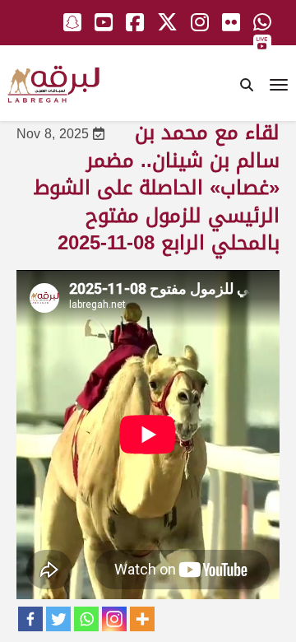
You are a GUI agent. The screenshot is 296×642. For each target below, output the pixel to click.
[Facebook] (30, 619)
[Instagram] (114, 619)
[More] (142, 619)
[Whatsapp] (86, 619)
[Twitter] (58, 619)
